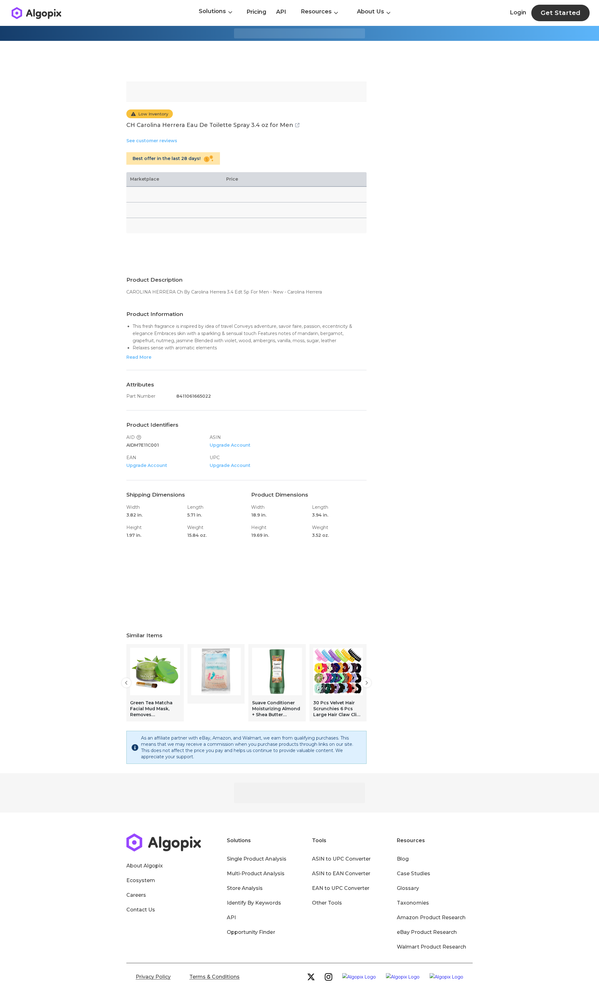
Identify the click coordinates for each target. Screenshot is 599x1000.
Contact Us (140, 910)
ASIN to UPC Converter (341, 859)
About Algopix (144, 866)
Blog (403, 859)
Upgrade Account (230, 445)
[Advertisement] (299, 61)
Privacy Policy (153, 977)
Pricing (256, 11)
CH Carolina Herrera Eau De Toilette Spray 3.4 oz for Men (209, 125)
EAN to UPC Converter (341, 888)
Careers (136, 895)
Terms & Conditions (214, 977)
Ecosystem (140, 880)
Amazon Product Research (431, 917)
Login (518, 12)
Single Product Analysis (256, 859)
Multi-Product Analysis (256, 873)
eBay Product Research (427, 932)
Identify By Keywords (254, 903)
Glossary (408, 888)
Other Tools (327, 903)
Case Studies (413, 873)
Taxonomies (413, 903)
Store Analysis (245, 888)
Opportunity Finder (251, 932)
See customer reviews (151, 140)
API (281, 11)
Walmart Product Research (431, 947)
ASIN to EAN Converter (341, 873)
